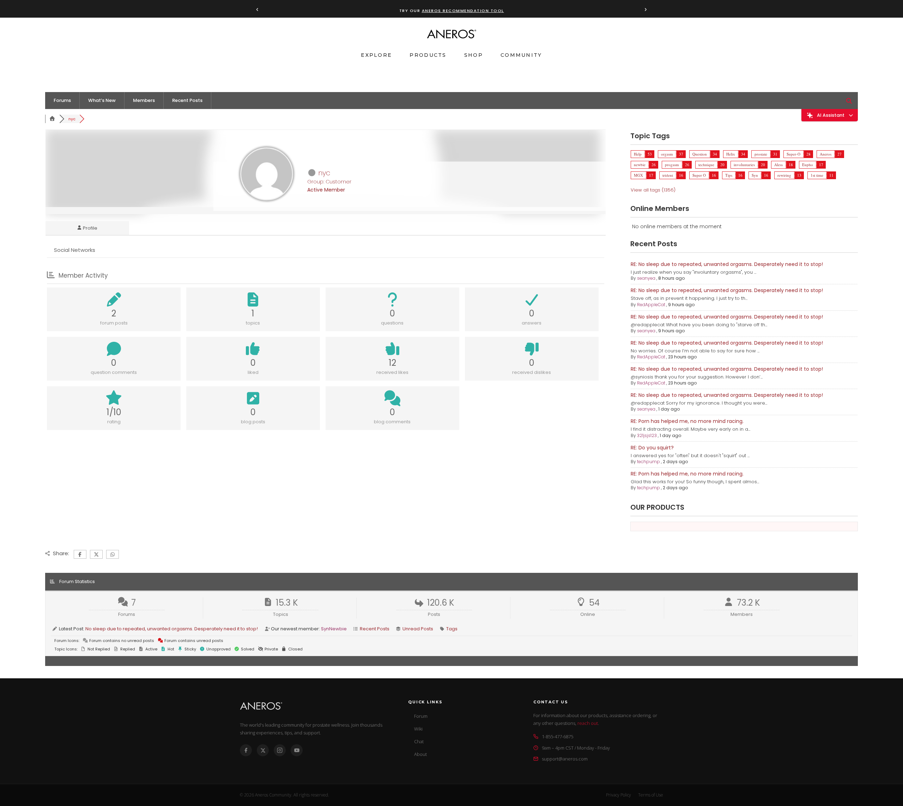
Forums (62, 100)
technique (706, 164)
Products (428, 55)
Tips (728, 175)
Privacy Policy (618, 795)
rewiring (784, 175)
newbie (640, 164)
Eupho (807, 164)
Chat (419, 741)
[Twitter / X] (263, 750)
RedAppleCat (651, 305)
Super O (699, 175)
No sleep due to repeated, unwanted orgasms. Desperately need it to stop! (171, 628)
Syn (755, 175)
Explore (376, 55)
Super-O (793, 154)
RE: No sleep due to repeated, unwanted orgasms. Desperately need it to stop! (727, 264)
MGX (638, 175)
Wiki (418, 729)
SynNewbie (334, 628)
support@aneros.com (565, 759)
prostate (760, 154)
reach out (587, 723)
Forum (421, 716)
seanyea (646, 278)
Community (521, 55)
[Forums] (52, 119)
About (420, 754)
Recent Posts (187, 100)
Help (638, 154)
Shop (473, 55)
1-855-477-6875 (557, 736)
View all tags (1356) (653, 190)
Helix (730, 154)
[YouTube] (297, 750)
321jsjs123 (647, 435)
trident (667, 175)
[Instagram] (280, 750)
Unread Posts (417, 628)
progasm (672, 164)
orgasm (667, 154)
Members (144, 100)
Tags (451, 628)
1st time (817, 175)
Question (699, 154)
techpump (648, 462)
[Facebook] (246, 750)
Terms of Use (650, 795)
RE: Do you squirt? (652, 447)
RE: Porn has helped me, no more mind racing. (687, 421)
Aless (778, 164)
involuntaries (744, 164)
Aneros (825, 154)
